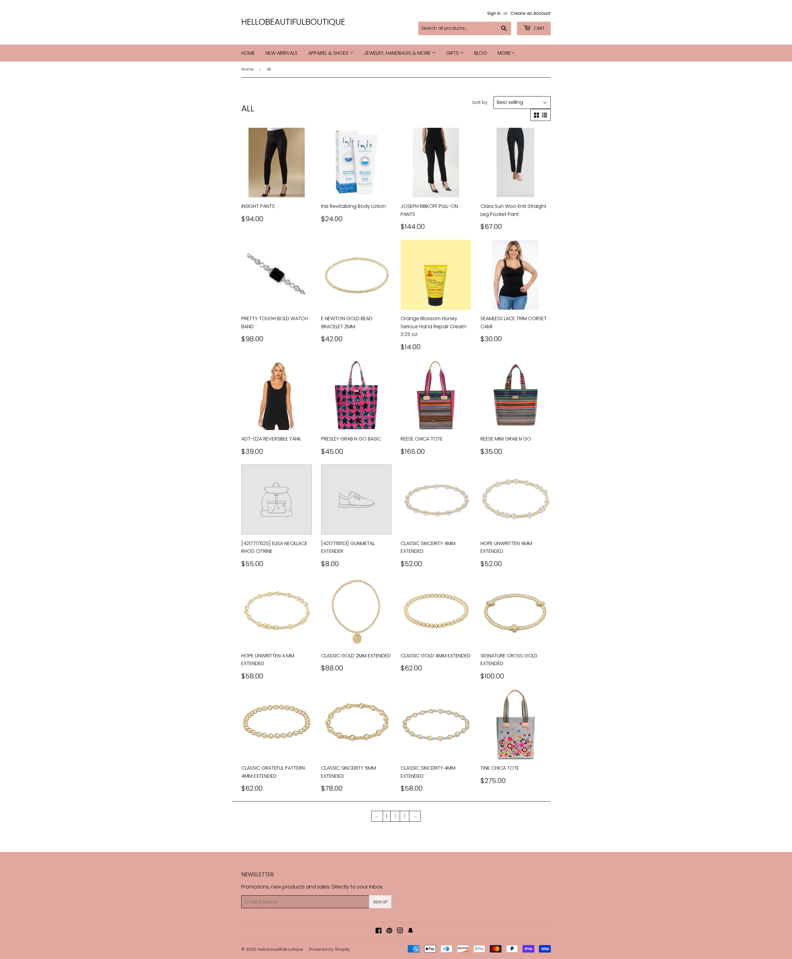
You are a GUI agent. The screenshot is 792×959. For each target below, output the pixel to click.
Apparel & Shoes (329, 53)
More (504, 53)
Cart (538, 28)
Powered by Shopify (329, 949)
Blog (480, 53)
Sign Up (380, 902)
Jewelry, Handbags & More (398, 53)
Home (248, 53)
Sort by (480, 102)
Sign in (494, 13)
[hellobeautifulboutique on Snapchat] (410, 931)
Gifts (453, 53)
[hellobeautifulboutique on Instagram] (400, 931)
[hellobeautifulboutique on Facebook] (378, 931)
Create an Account (530, 13)
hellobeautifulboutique (293, 22)
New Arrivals (281, 53)
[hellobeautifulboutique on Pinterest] (389, 931)
